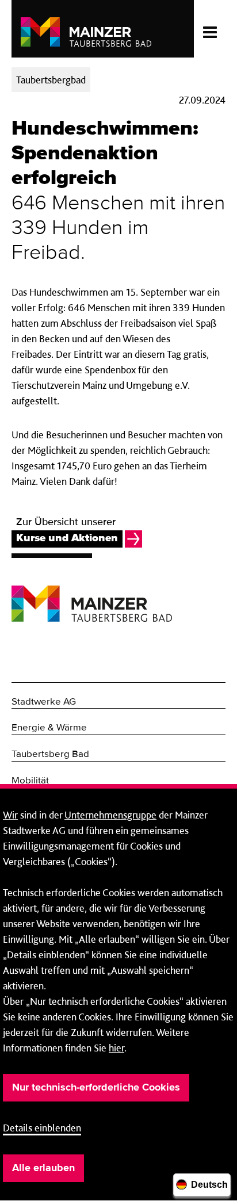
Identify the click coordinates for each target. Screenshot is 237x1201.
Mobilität (30, 781)
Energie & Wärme (49, 728)
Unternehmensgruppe (110, 815)
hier (116, 1048)
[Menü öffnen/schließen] (209, 29)
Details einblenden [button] (42, 1128)
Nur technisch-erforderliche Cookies (96, 1088)
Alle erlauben (43, 1168)
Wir (10, 815)
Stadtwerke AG (44, 702)
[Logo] (92, 595)
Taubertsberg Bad (50, 754)
